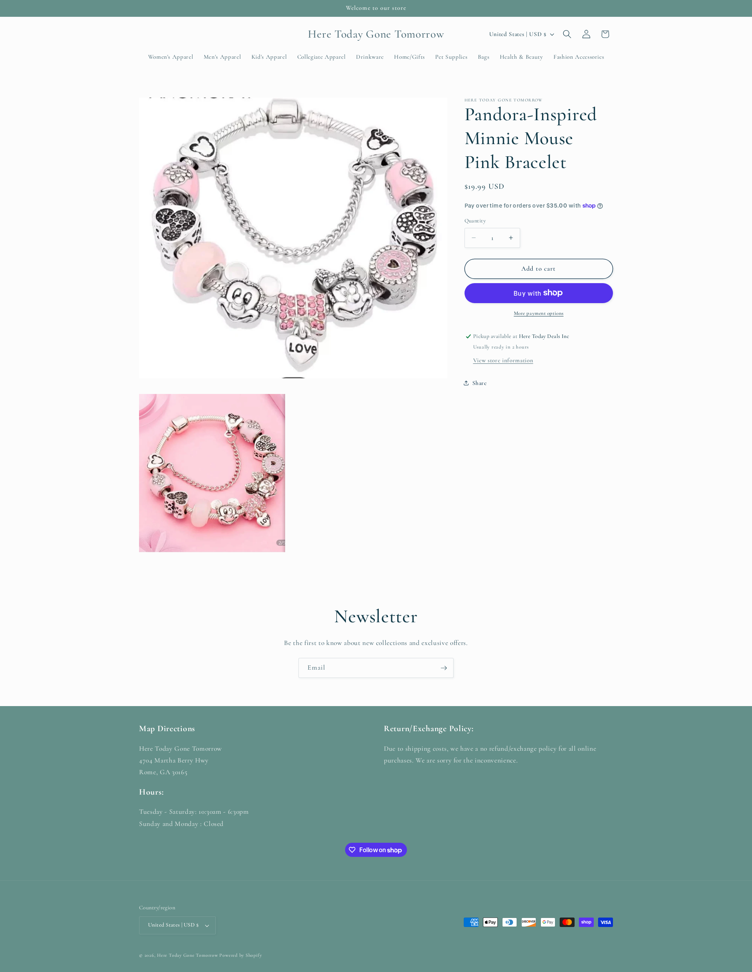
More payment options (539, 313)
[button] (567, 34)
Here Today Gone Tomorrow (187, 955)
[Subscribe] (443, 668)
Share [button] (479, 383)
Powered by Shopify (240, 955)
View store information (503, 360)
